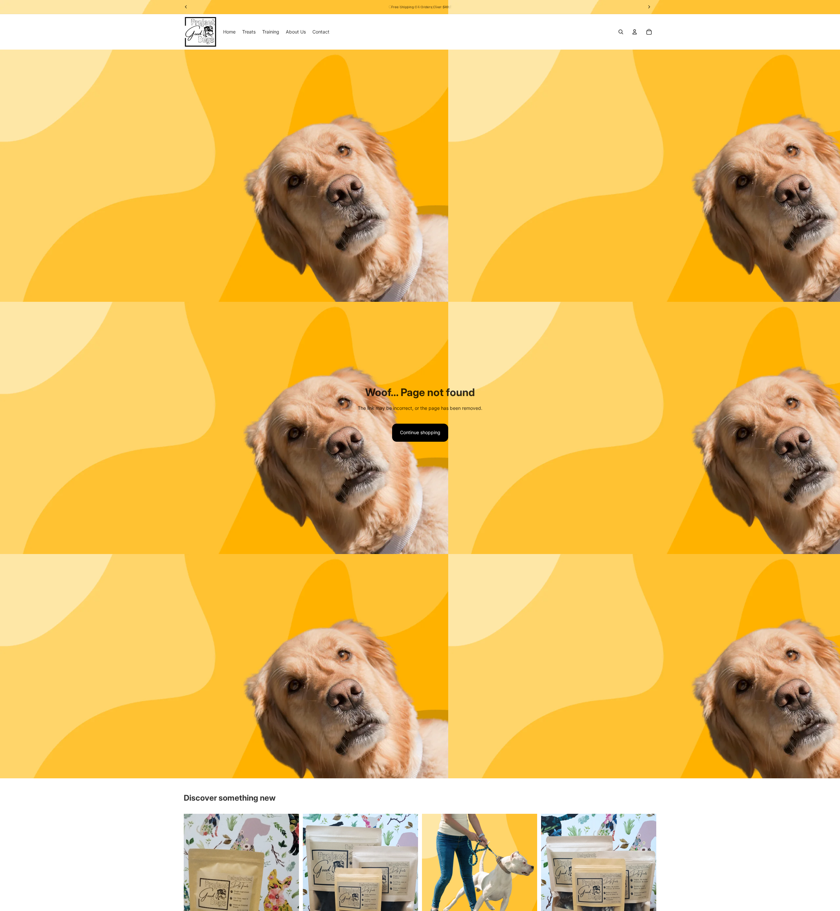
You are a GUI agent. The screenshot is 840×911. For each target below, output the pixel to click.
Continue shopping (420, 432)
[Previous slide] (193, 890)
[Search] (621, 32)
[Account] (634, 32)
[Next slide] (289, 890)
